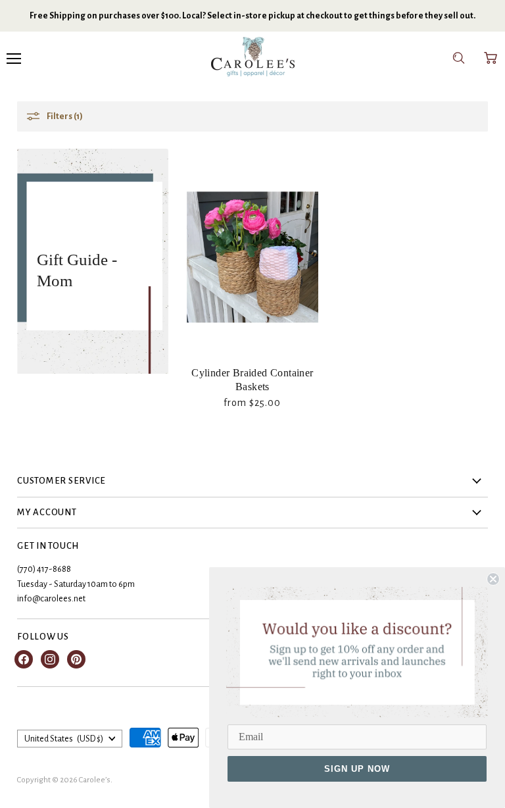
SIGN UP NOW (357, 769)
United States (63, 739)
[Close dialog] (493, 579)
